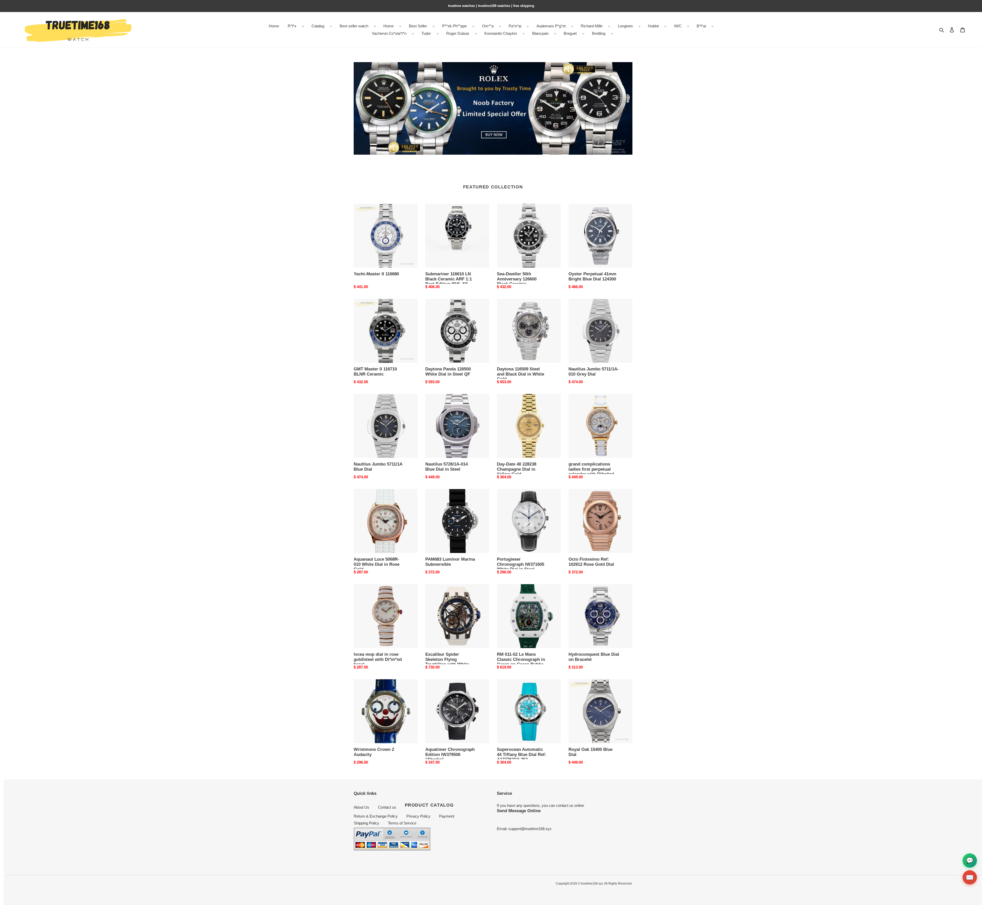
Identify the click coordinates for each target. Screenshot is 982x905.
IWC (678, 26)
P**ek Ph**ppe (454, 26)
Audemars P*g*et (551, 26)
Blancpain (540, 33)
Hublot (653, 26)
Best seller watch (354, 26)
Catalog (317, 26)
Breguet (570, 33)
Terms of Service (402, 823)
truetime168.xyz (592, 883)
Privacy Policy (418, 816)
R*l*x (292, 26)
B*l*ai (701, 26)
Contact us (387, 807)
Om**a (488, 26)
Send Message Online (519, 810)
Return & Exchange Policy (376, 816)
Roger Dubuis (457, 33)
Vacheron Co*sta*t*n (389, 33)
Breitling (598, 33)
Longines (625, 26)
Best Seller (418, 26)
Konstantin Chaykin (500, 33)
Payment (446, 816)
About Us (361, 807)
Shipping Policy (366, 823)
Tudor (426, 33)
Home (388, 26)
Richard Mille (591, 26)
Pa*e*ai (515, 26)
